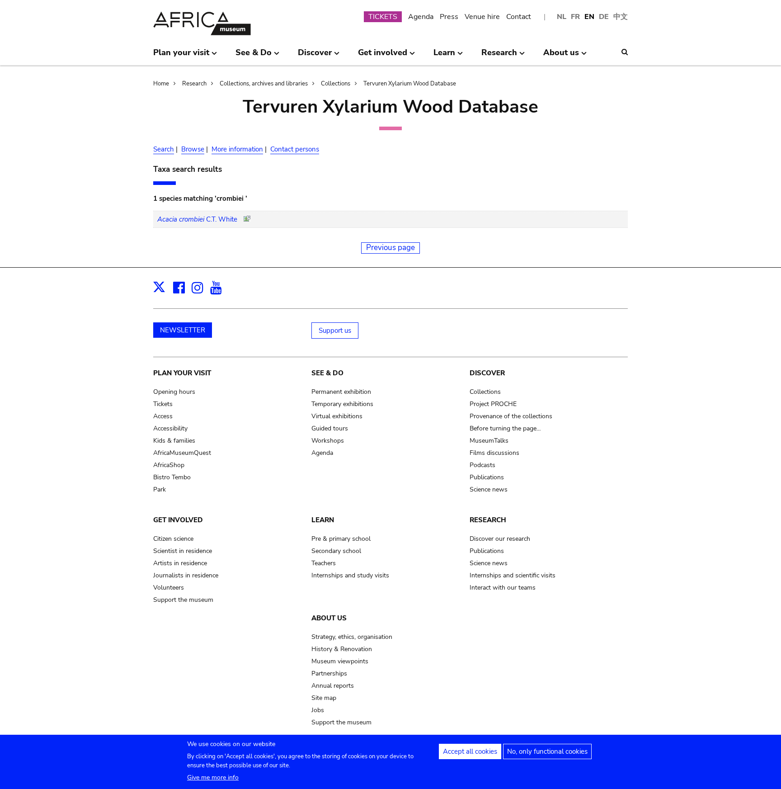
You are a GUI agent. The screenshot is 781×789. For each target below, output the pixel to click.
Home (161, 84)
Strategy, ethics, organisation (351, 637)
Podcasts (482, 465)
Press (449, 17)
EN (589, 17)
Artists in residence (180, 563)
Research (194, 84)
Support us (335, 330)
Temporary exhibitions (342, 404)
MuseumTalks (489, 440)
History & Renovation (341, 649)
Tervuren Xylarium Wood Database (409, 84)
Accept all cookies (470, 751)
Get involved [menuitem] (382, 56)
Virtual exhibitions (336, 416)
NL (561, 17)
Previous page (390, 247)
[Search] (624, 52)
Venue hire (482, 17)
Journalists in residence (185, 575)
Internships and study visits (350, 575)
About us (329, 618)
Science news (489, 489)
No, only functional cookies (547, 751)
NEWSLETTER (182, 330)
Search (163, 149)
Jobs (317, 710)
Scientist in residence (182, 551)
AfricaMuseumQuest (182, 453)
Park (159, 489)
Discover (487, 373)
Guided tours (329, 428)
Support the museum (183, 599)
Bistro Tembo (172, 477)
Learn (322, 519)
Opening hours (174, 391)
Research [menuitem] (499, 56)
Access (163, 416)
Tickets (163, 404)
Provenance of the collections (511, 416)
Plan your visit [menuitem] (181, 56)
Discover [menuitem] (315, 56)
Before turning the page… (505, 428)
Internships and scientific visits (512, 575)
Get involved (178, 519)
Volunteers (168, 587)
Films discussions (494, 453)
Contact (518, 17)
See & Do (327, 373)
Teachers (323, 563)
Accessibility (170, 428)
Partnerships (329, 673)
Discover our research (500, 538)
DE (604, 17)
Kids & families (174, 440)
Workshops (327, 440)
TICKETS (382, 17)
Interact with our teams (503, 587)
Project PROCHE (493, 404)
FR (575, 17)
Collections (335, 84)
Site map (323, 698)
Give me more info (213, 777)
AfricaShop (168, 465)
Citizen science (173, 538)
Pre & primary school (341, 538)
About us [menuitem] (561, 56)
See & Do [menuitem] (253, 56)
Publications (487, 477)
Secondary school (336, 551)
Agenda (420, 17)
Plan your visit (182, 373)
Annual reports (332, 685)
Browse (192, 149)
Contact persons (294, 149)
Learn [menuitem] (444, 56)
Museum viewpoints (339, 661)
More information (237, 149)
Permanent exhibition (341, 391)
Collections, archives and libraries (264, 84)
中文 (620, 17)
